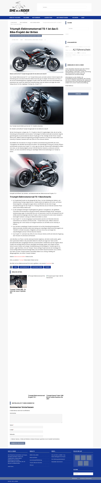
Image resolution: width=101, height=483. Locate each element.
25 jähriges (78, 55)
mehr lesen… (11, 466)
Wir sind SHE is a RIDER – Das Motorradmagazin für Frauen (58, 455)
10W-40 (88, 46)
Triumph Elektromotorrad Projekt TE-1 (36, 396)
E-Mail (11, 429)
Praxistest (49, 263)
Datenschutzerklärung (82, 82)
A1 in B (89, 55)
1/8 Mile (74, 55)
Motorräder (36, 17)
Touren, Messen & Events (36, 462)
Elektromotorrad (37, 267)
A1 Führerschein (69, 53)
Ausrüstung (48, 17)
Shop (82, 17)
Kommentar (13, 413)
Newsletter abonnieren (57, 461)
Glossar (32, 465)
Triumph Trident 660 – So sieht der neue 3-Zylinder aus (18, 291)
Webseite (12, 434)
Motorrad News (28, 39)
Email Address (69, 85)
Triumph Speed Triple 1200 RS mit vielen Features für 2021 (54, 397)
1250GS (80, 46)
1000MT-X (75, 53)
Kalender (75, 17)
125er (66, 50)
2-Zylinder (70, 50)
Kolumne (26, 17)
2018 (77, 46)
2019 (67, 47)
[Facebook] (77, 457)
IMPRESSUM (74, 478)
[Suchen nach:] (64, 7)
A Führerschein (68, 56)
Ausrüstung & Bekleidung (36, 460)
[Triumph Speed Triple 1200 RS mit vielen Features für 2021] (54, 334)
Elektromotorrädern (19, 256)
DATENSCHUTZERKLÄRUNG (86, 478)
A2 (78, 53)
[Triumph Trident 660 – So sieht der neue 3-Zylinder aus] (18, 281)
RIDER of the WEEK (14, 17)
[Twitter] (89, 457)
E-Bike (15, 267)
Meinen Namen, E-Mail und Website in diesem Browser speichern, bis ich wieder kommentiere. (35, 439)
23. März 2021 (15, 39)
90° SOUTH (84, 46)
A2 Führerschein (81, 49)
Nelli (22, 39)
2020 (83, 53)
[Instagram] (83, 457)
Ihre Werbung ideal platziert (58, 459)
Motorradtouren (62, 17)
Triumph (41, 39)
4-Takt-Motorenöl (72, 46)
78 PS (81, 53)
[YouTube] (80, 463)
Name (11, 425)
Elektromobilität (24, 267)
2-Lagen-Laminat (84, 55)
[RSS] (86, 463)
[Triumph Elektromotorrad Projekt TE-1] (36, 334)
